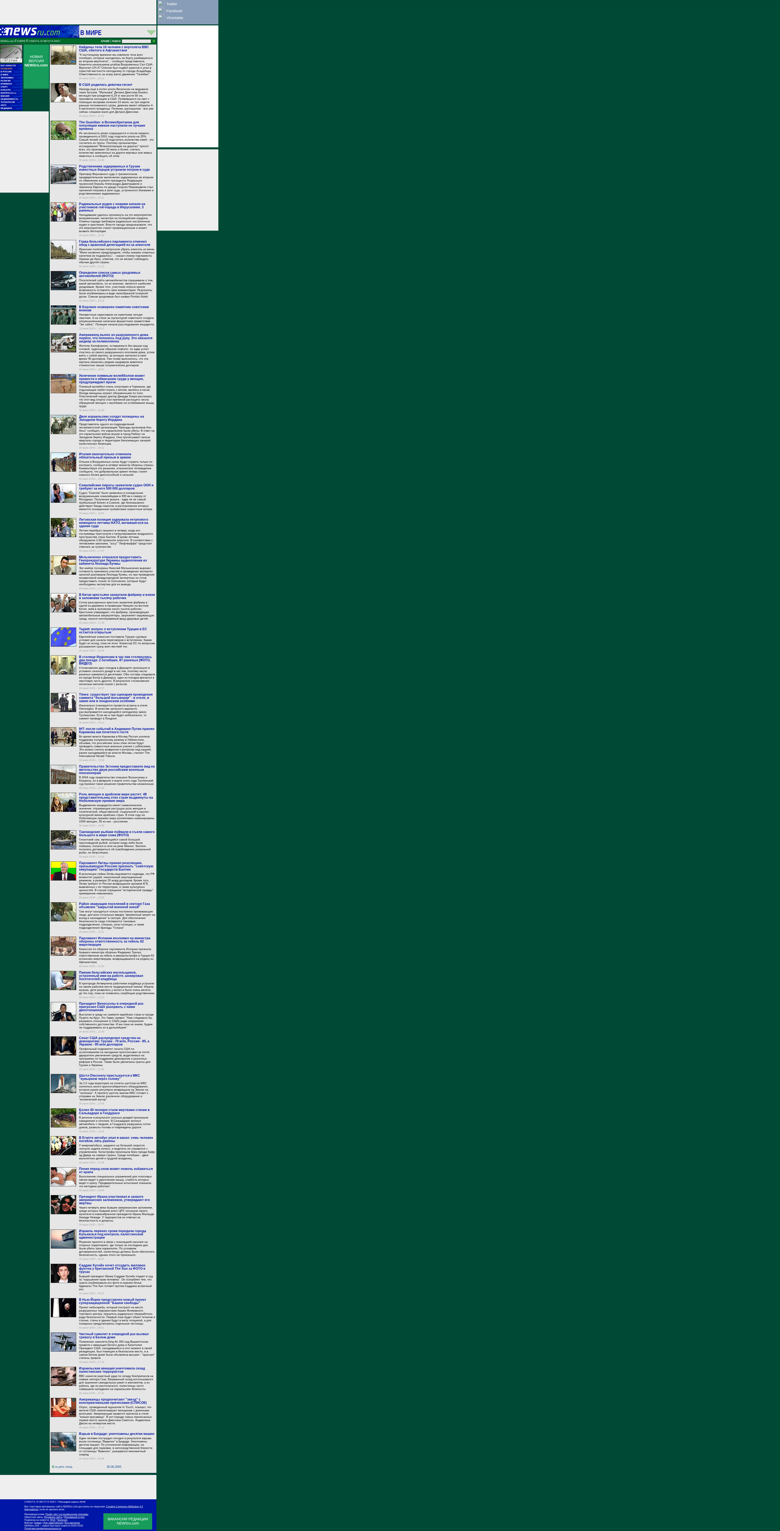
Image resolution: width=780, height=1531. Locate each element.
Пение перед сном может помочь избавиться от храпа (116, 1170)
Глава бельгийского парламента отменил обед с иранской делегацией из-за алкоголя (114, 243)
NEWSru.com (7, 41)
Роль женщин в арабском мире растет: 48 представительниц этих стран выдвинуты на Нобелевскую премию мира (116, 797)
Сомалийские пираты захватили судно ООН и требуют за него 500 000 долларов (116, 486)
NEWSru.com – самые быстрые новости (47, 1525)
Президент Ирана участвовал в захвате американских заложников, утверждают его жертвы (114, 1200)
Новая (37, 1522)
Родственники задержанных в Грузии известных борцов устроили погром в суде (114, 168)
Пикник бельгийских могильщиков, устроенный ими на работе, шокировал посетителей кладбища (111, 976)
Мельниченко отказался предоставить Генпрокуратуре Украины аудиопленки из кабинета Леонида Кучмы (113, 560)
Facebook (174, 11)
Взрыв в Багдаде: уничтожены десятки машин (116, 1433)
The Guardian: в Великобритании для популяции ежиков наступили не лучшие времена (112, 125)
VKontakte (174, 18)
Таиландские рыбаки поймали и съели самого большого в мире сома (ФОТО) (117, 833)
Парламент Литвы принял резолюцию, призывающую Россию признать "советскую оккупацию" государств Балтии (116, 866)
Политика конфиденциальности (42, 1528)
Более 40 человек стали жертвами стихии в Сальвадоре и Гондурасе (114, 1111)
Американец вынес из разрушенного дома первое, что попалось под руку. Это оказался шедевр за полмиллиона (115, 338)
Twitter (171, 4)
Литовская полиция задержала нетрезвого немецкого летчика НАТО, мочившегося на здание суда (113, 523)
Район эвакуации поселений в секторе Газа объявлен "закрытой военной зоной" (114, 905)
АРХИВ (105, 41)
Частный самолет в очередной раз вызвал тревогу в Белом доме (114, 1335)
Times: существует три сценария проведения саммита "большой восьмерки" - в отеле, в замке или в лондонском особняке (116, 698)
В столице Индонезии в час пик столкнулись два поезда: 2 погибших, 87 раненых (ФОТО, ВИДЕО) (115, 660)
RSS (52, 1520)
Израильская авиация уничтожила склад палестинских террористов (112, 1370)
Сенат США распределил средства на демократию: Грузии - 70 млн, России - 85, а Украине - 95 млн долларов (114, 1041)
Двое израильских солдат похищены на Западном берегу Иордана (111, 418)
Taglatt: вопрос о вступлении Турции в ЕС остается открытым (113, 630)
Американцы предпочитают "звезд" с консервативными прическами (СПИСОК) (113, 1401)
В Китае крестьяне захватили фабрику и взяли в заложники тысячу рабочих (117, 596)
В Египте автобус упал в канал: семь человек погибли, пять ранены (116, 1139)
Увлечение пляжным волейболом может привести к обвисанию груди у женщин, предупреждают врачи (112, 379)
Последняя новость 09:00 (72, 1502)
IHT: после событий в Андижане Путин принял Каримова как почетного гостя (116, 730)
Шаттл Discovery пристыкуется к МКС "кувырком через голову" (109, 1077)
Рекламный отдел (74, 1517)
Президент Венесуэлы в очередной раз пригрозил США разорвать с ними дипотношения (111, 1007)
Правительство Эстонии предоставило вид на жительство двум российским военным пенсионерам (117, 770)
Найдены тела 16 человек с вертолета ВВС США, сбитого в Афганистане (114, 48)
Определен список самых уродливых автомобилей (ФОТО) (109, 274)
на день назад (63, 1466)
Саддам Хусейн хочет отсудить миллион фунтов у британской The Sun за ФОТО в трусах (112, 1269)
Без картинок (72, 1522)
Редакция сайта (53, 1517)
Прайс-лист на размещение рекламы (66, 1514)
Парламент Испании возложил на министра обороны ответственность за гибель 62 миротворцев (114, 941)
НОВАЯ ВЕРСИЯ (36, 61)
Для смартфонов (53, 1522)
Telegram (62, 1520)
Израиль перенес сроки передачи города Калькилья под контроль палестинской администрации (112, 1234)
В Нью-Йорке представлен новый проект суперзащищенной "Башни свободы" (112, 1301)
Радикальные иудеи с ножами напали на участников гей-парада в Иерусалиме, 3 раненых (112, 207)
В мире (91, 32)
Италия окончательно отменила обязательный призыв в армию (105, 455)
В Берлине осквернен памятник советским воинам (114, 308)
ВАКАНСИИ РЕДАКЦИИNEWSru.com (128, 1521)
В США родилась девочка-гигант (105, 84)
